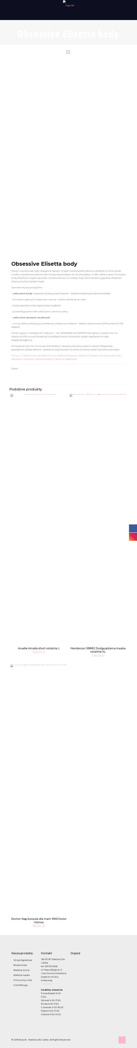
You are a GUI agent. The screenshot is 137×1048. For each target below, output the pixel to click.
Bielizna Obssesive (89, 355)
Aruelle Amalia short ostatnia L (39, 648)
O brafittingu (21, 985)
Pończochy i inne (23, 980)
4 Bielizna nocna (31, 355)
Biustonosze (20, 965)
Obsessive (28, 359)
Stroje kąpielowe (23, 960)
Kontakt (47, 983)
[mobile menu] (3, 15)
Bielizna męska (22, 975)
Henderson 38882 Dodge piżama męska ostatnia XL (98, 650)
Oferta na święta (44, 359)
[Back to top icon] (122, 1039)
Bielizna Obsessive (68, 355)
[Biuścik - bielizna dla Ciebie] (68, 5)
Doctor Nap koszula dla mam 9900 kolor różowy (38, 920)
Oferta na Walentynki (65, 359)
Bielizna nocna (49, 355)
